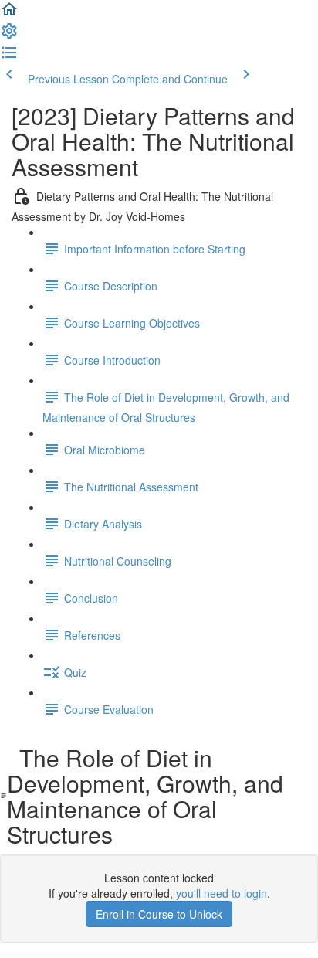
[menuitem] (9, 35)
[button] (9, 14)
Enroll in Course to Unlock (159, 914)
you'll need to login (221, 893)
